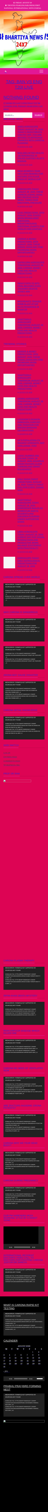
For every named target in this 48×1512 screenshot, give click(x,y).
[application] (24, 594)
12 (15, 1358)
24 (4, 1364)
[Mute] (38, 1247)
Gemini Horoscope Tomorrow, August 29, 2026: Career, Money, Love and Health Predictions (30, 404)
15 (33, 1358)
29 (33, 1364)
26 (16, 1364)
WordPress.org (11, 765)
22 (33, 1361)
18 (10, 1361)
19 (15, 1361)
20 (22, 1361)
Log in (6, 753)
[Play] (6, 1247)
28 (28, 1364)
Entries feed (10, 757)
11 (9, 1358)
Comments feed (11, 761)
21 (28, 1361)
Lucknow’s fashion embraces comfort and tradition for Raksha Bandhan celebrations (28, 424)
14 (27, 1358)
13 (21, 1358)
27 (21, 1364)
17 (4, 1361)
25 (10, 1364)
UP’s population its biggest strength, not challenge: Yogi (31, 443)
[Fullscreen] (41, 1247)
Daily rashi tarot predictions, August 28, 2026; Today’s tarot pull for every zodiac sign (30, 484)
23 (39, 1361)
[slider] (40, 1378)
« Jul (5, 1371)
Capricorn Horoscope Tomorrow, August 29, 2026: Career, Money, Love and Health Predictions (30, 268)
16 (39, 1358)
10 (4, 1358)
